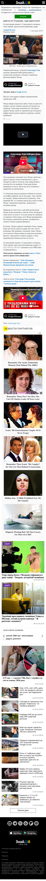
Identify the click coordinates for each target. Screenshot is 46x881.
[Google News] (25, 823)
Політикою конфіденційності (30, 10)
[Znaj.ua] (23, 2)
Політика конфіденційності (11, 848)
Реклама (5, 852)
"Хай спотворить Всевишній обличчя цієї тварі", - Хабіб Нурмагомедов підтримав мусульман (19, 262)
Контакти (5, 859)
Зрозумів (23, 16)
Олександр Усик (33, 70)
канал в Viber (34, 253)
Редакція (5, 856)
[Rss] (9, 823)
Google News (21, 92)
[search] (2, 2)
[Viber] (20, 823)
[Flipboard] (31, 823)
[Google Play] (30, 833)
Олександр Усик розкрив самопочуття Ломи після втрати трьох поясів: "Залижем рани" (22, 281)
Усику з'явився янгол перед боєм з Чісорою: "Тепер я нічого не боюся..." (21, 271)
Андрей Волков (9, 30)
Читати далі (23, 810)
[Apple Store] (16, 833)
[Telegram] (15, 823)
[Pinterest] (36, 823)
